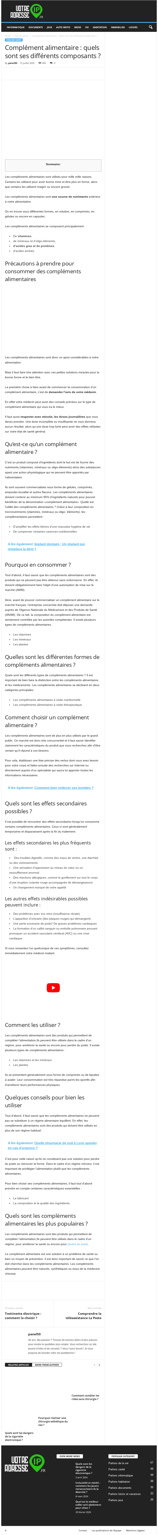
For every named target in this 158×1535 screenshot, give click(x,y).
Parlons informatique (120, 1475)
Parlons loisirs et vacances (124, 1494)
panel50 (12, 63)
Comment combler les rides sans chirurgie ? (85, 1397)
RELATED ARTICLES (18, 1364)
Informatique (15, 27)
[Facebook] (9, 74)
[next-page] (99, 1365)
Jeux (49, 27)
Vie (87, 27)
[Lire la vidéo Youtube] (53, 988)
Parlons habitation (119, 1481)
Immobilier (118, 27)
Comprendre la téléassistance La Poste (83, 1315)
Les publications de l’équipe (106, 1530)
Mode (77, 27)
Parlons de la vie (118, 1463)
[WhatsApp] (37, 74)
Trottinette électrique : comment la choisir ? (23, 1315)
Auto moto (63, 27)
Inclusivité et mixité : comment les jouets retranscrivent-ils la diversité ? (88, 1487)
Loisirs (133, 27)
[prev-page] (94, 1365)
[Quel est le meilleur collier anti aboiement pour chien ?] (65, 1508)
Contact (83, 1530)
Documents (36, 27)
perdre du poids (77, 1244)
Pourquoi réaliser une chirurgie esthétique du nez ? (53, 1421)
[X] (18, 74)
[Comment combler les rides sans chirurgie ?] (86, 1381)
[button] (150, 27)
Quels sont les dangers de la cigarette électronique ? (19, 1436)
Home (8, 35)
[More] (47, 74)
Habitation (100, 27)
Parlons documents (119, 1487)
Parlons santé (21, 35)
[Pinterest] (28, 74)
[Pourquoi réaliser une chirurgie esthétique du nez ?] (53, 1392)
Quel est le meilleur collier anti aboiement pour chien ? (88, 1505)
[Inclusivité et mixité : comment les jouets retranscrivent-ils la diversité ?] (65, 1487)
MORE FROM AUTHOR (47, 1364)
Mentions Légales (135, 1530)
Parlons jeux (115, 1500)
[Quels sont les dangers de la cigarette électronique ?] (20, 1400)
